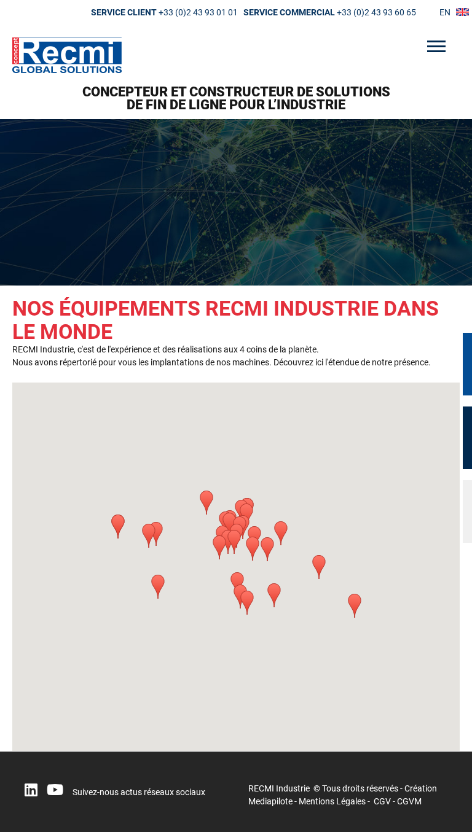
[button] (206, 503)
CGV (382, 801)
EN (444, 12)
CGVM (409, 801)
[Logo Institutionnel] (236, 55)
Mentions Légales (332, 801)
